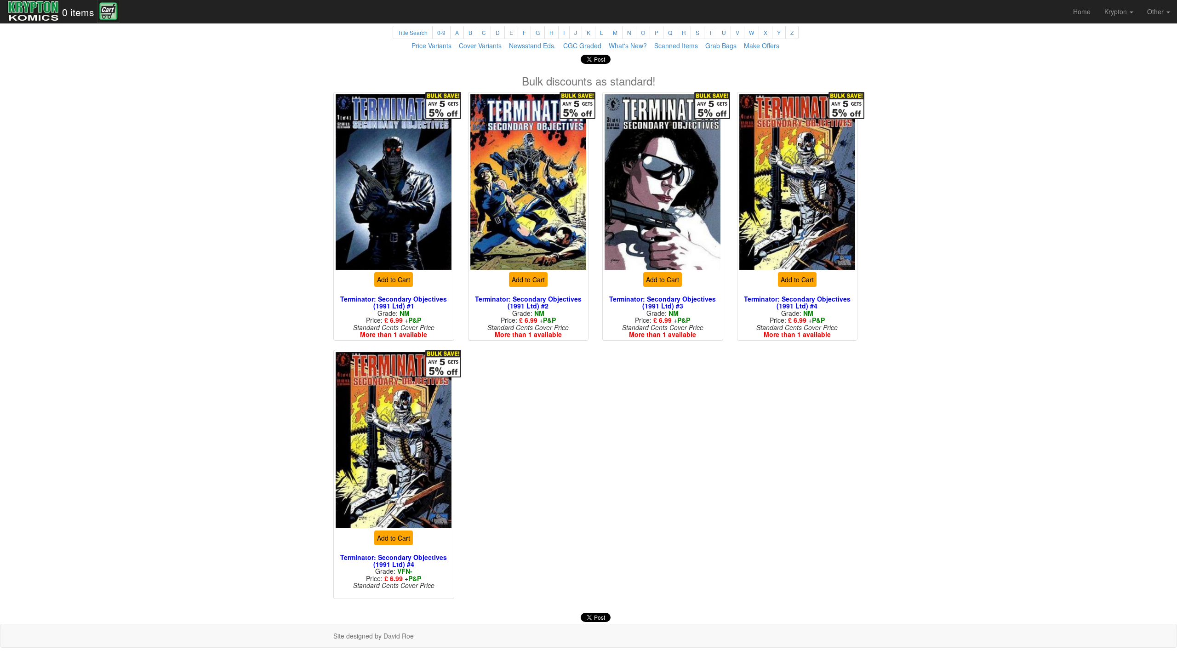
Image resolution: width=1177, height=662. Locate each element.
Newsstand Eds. (532, 45)
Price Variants (431, 45)
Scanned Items (676, 45)
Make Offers (761, 45)
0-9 (441, 32)
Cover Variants (480, 45)
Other (1156, 11)
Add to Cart (393, 279)
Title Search (413, 32)
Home (1082, 11)
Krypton (1116, 11)
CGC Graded (582, 45)
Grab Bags (721, 45)
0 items (78, 12)
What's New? (628, 45)
